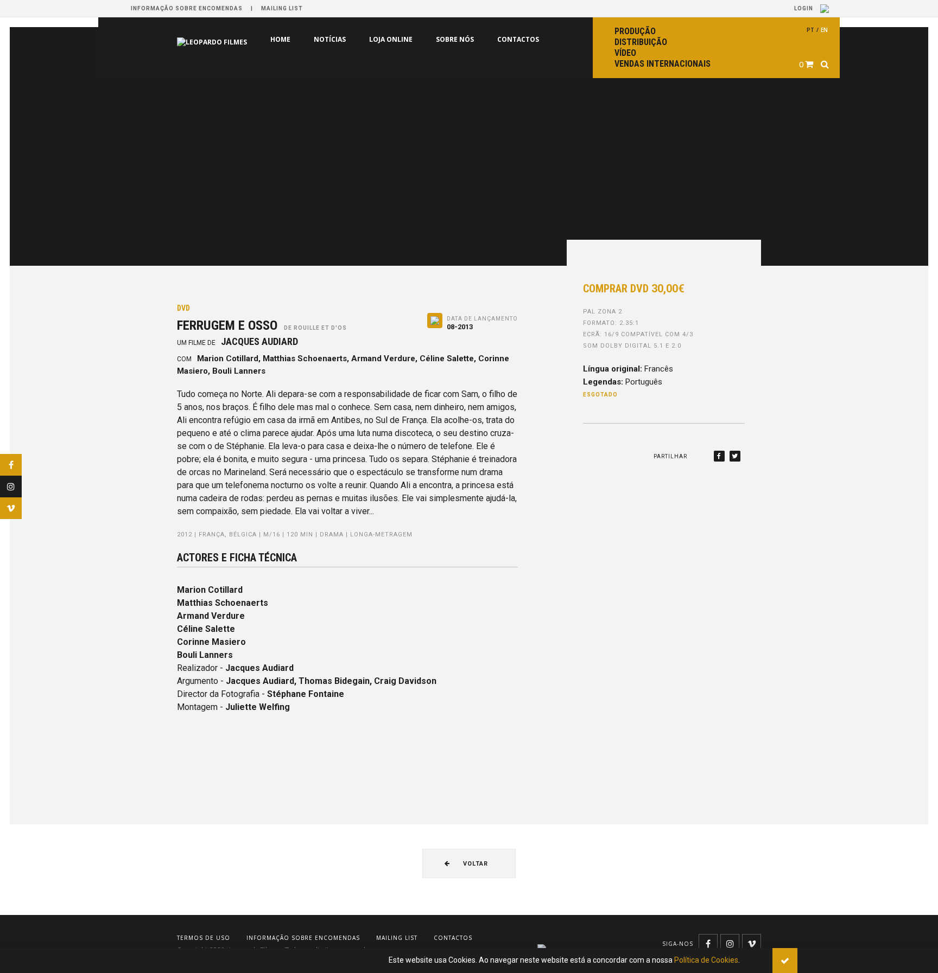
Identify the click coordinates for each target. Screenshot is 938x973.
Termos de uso (203, 938)
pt (810, 30)
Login (804, 8)
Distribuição (640, 42)
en (824, 30)
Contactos (472, 39)
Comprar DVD (634, 288)
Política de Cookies (706, 960)
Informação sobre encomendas (187, 8)
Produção (635, 31)
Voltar (474, 863)
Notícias (284, 39)
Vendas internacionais (662, 64)
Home (234, 39)
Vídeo (625, 53)
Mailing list (282, 8)
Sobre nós (409, 39)
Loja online (344, 39)
